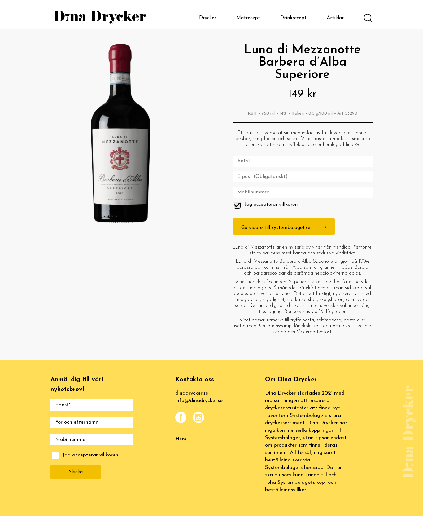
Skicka (76, 472)
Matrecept (248, 17)
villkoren (288, 204)
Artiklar (335, 17)
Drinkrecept (293, 17)
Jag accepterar (271, 204)
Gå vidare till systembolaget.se (276, 227)
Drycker (207, 17)
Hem (180, 439)
